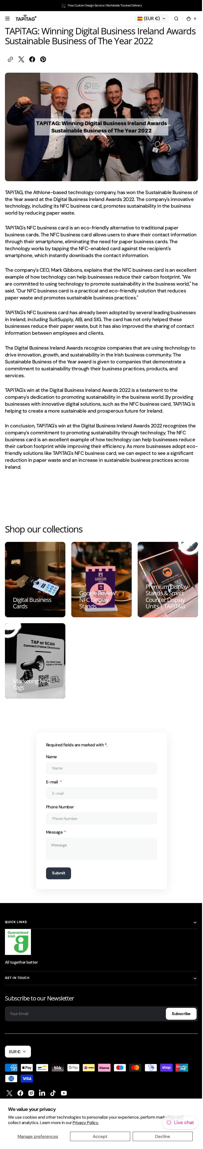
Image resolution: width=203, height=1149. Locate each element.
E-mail (50, 776)
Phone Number (58, 801)
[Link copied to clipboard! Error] (10, 59)
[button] (7, 18)
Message (52, 827)
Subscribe (177, 1008)
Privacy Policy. (86, 1122)
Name (49, 751)
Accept (100, 1136)
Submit (56, 868)
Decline (162, 1136)
